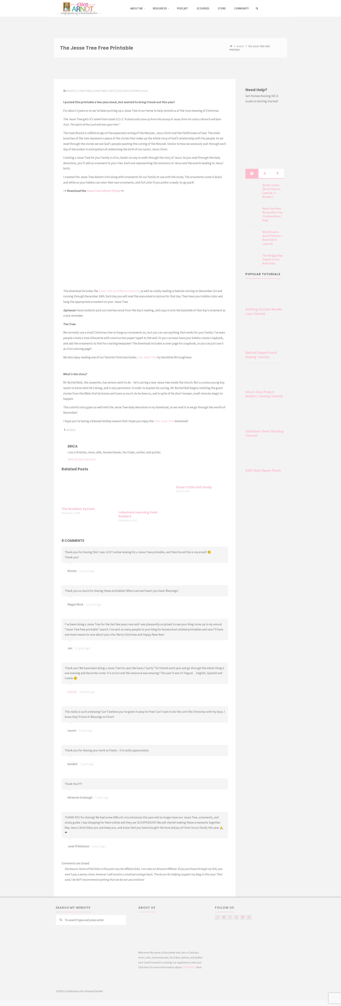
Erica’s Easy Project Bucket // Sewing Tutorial (264, 394)
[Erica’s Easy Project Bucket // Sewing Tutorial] (264, 377)
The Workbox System (78, 509)
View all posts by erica (82, 459)
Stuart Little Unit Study (194, 487)
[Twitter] (242, 917)
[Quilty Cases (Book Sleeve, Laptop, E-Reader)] (252, 189)
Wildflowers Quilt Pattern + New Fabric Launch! (272, 238)
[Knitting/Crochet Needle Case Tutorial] (264, 294)
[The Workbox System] (88, 490)
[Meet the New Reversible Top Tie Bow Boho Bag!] (252, 213)
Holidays (124, 91)
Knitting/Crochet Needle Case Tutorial (263, 311)
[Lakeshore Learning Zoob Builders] (145, 491)
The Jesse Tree (147, 357)
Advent (240, 46)
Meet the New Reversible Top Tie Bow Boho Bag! (272, 214)
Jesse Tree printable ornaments (119, 291)
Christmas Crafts (104, 91)
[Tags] (277, 173)
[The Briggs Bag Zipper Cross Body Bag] (252, 260)
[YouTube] (236, 917)
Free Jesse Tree (164, 421)
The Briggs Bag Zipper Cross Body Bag (272, 259)
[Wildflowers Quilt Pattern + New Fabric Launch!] (252, 236)
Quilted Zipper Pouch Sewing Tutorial (261, 355)
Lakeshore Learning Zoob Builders (138, 514)
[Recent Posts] (251, 173)
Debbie (72, 692)
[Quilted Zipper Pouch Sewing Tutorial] (264, 336)
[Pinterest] (230, 917)
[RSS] (248, 917)
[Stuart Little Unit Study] (202, 479)
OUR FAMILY (189, 967)
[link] (257, 8)
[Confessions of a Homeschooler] (79, 8)
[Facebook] (217, 917)
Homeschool (140, 91)
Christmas (84, 91)
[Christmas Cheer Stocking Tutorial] (264, 416)
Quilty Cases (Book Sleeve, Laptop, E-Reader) (271, 191)
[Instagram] (223, 917)
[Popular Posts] (264, 173)
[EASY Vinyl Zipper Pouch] (264, 456)
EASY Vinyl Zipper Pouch (263, 470)
